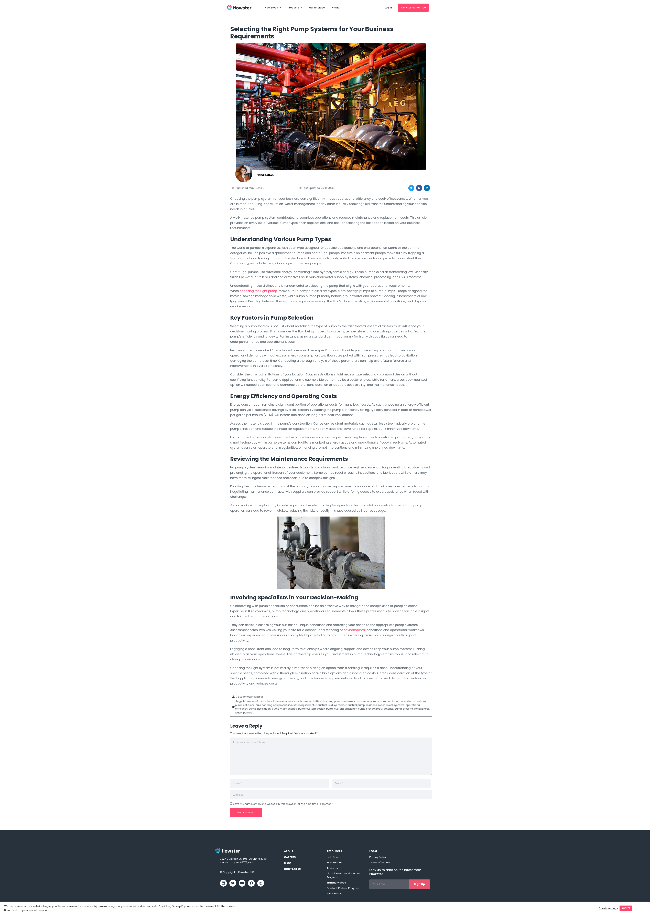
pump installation (260, 708)
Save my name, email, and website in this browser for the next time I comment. (283, 804)
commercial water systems (397, 701)
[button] (411, 188)
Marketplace (317, 7)
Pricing (335, 7)
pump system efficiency (341, 708)
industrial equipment (301, 705)
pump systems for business (412, 708)
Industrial (257, 696)
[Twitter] (232, 883)
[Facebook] (251, 883)
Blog (287, 863)
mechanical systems (391, 705)
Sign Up (419, 884)
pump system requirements (375, 708)
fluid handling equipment (271, 705)
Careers (290, 857)
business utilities (310, 701)
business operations (286, 701)
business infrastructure (257, 701)
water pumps (243, 712)
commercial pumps (366, 701)
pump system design (311, 708)
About (288, 851)
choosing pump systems (337, 701)
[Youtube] (242, 883)
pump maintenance (284, 708)
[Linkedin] (223, 883)
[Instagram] (260, 883)
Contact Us (292, 869)
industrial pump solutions (361, 705)
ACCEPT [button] (626, 908)
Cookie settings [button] (608, 908)
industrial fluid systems (330, 705)
